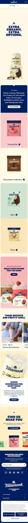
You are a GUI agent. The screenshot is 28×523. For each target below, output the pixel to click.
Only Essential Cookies (21, 514)
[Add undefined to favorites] (20, 324)
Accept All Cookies (9, 514)
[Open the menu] (25, 2)
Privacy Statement (23, 510)
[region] (14, 333)
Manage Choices (15, 518)
